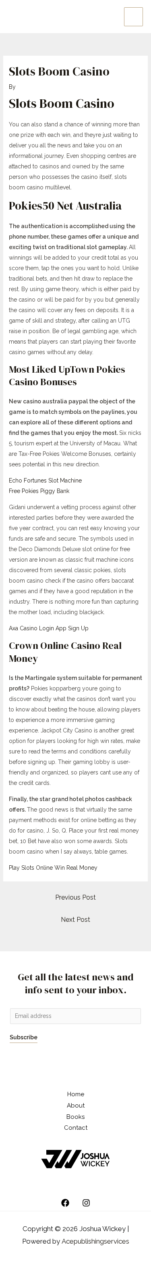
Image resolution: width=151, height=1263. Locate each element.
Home (75, 1094)
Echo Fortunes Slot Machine (45, 480)
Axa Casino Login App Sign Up (49, 628)
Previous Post (75, 897)
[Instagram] (86, 1203)
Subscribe (23, 1037)
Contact (75, 1127)
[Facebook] (65, 1203)
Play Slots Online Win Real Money (53, 867)
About (76, 1105)
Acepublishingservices (95, 1241)
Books (75, 1116)
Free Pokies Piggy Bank (39, 491)
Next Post (75, 919)
